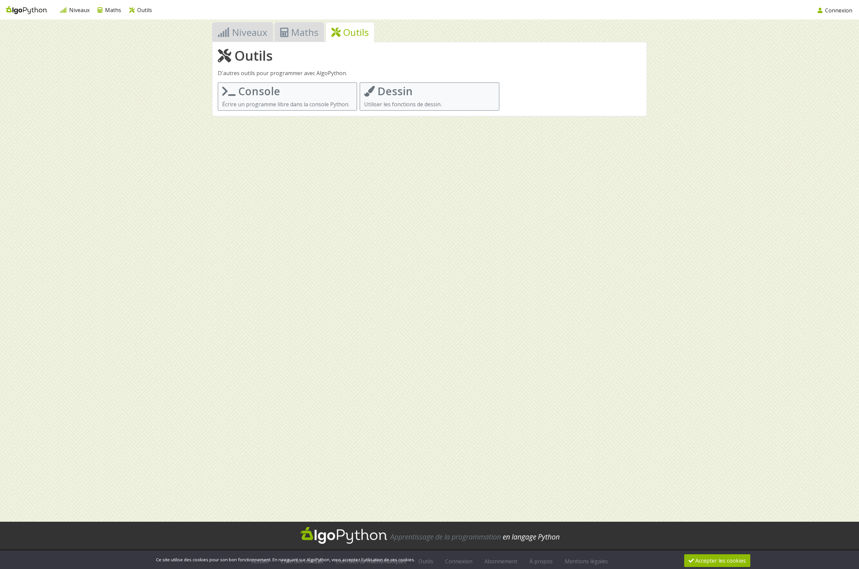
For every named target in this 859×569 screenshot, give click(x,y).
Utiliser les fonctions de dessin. (403, 96)
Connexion (838, 10)
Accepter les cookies (720, 560)
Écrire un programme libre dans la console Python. (285, 96)
